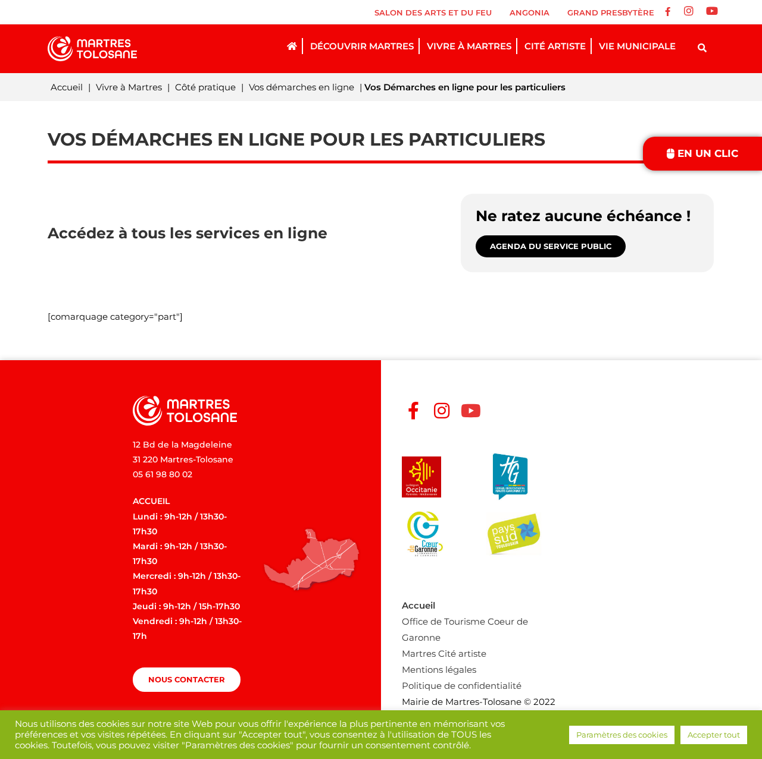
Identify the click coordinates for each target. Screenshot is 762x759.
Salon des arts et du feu (433, 12)
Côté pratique (205, 87)
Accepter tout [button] (714, 734)
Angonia (529, 12)
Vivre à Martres (129, 87)
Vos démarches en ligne (301, 87)
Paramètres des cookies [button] (621, 734)
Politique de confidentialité (461, 685)
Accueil (67, 87)
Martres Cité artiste (444, 653)
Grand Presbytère (610, 12)
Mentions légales (439, 669)
